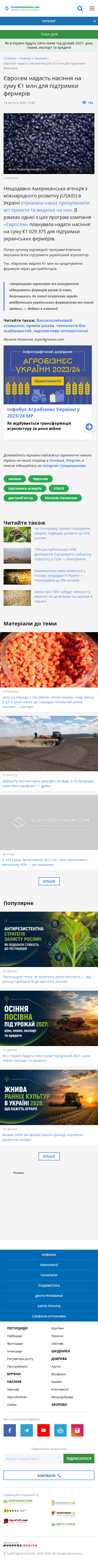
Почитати (49, 1275)
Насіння (40, 58)
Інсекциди (14, 1351)
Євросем (40, 478)
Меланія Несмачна (61, 498)
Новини (25, 58)
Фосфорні (58, 1374)
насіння (14, 478)
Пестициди (17, 1328)
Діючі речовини (49, 1296)
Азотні (56, 1366)
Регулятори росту (20, 1359)
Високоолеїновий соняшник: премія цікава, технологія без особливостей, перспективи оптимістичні (46, 325)
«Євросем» (16, 224)
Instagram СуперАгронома (63, 465)
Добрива (59, 1359)
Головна (10, 58)
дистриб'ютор (20, 498)
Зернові (13, 1389)
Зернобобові (16, 1397)
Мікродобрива (62, 1397)
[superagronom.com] (21, 8)
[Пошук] (80, 8)
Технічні (57, 1336)
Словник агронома (49, 1316)
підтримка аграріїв (25, 488)
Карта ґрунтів (49, 1306)
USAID (59, 488)
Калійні (56, 1382)
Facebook (56, 460)
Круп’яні (57, 1328)
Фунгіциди (15, 1344)
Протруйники (17, 1366)
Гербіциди (14, 1336)
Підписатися (79, 1458)
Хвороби (59, 1405)
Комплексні (60, 1389)
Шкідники (60, 1351)
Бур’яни (14, 1374)
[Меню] (92, 8)
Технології (49, 1265)
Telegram (73, 460)
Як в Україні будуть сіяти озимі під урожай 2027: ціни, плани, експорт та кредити (49, 45)
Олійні (11, 1405)
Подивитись (49, 1285)
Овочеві (57, 1344)
